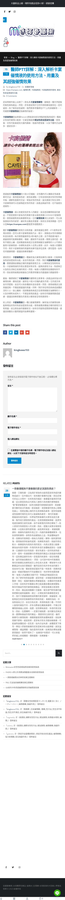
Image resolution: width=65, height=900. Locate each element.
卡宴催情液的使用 (48, 90)
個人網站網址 (13, 439)
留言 (10, 385)
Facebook (5, 332)
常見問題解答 (8, 766)
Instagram (19, 867)
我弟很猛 (6, 853)
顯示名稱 (12, 416)
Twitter (11, 332)
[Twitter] (9, 11)
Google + (22, 332)
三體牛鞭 (6, 844)
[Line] (57, 893)
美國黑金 (6, 831)
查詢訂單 (6, 770)
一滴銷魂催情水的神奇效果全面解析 (20, 677)
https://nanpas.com (14, 90)
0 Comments (11, 96)
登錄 (5, 784)
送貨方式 (6, 775)
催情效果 (27, 90)
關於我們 (6, 761)
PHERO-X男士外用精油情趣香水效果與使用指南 (25, 672)
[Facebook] (4, 11)
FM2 (5, 805)
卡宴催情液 (36, 90)
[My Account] (6, 39)
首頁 (5, 57)
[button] (21, 644)
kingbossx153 (14, 87)
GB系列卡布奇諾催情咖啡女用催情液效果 (22, 687)
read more (16, 638)
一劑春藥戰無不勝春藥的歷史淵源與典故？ (34, 488)
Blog (13, 57)
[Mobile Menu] (5, 19)
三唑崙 (5, 818)
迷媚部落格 (29, 87)
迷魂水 (5, 810)
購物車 (5, 779)
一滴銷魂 (6, 814)
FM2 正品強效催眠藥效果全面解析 (19, 682)
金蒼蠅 (5, 801)
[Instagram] (14, 11)
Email (27, 332)
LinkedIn (16, 332)
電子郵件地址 (14, 427)
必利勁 (5, 835)
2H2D (5, 840)
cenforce (6, 849)
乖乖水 (5, 796)
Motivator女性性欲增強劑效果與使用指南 (22, 667)
